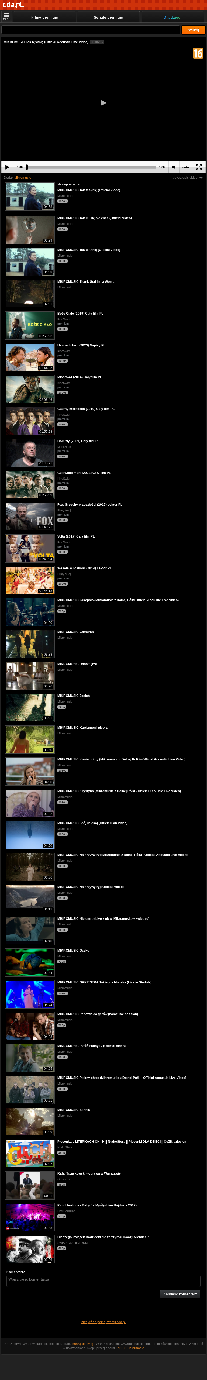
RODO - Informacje (130, 1348)
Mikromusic (22, 178)
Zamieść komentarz (180, 1294)
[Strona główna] (13, 5)
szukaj (193, 30)
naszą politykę (82, 1344)
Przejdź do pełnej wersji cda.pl (103, 1322)
